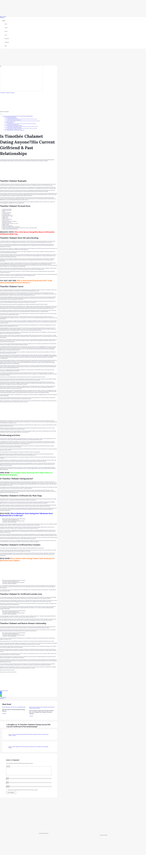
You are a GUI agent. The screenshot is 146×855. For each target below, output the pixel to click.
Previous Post (3, 697)
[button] (3, 20)
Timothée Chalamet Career (10, 121)
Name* (7, 777)
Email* (7, 781)
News (6, 45)
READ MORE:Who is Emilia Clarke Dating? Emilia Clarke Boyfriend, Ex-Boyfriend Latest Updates (22, 128)
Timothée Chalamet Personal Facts (12, 118)
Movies (6, 31)
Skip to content (3, 16)
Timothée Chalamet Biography (11, 117)
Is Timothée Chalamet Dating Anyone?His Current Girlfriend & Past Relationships (18, 116)
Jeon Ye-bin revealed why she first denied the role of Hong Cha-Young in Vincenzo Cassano (41, 712)
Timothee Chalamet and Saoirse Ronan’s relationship (15, 130)
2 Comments (2, 92)
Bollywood (7, 38)
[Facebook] (28, 692)
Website (7, 785)
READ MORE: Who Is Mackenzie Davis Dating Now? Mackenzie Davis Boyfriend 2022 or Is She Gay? (23, 126)
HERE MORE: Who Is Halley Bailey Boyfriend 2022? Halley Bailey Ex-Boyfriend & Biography (22, 123)
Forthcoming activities (9, 122)
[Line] (28, 696)
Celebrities (7, 42)
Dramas (6, 27)
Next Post (2, 698)
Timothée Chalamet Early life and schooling (13, 119)
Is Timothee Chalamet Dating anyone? (12, 124)
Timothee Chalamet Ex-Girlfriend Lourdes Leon (14, 129)
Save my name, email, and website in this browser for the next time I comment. (23, 789)
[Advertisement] (34, 8)
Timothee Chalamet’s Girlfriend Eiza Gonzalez (13, 127)
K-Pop (6, 34)
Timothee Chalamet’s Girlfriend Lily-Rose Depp (14, 125)
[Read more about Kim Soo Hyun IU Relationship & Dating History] (14, 707)
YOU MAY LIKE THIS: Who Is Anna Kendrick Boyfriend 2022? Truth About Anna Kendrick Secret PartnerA (24, 120)
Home (6, 23)
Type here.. (8, 765)
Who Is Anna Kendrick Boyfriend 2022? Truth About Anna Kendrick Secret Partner (26, 282)
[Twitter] (28, 694)
